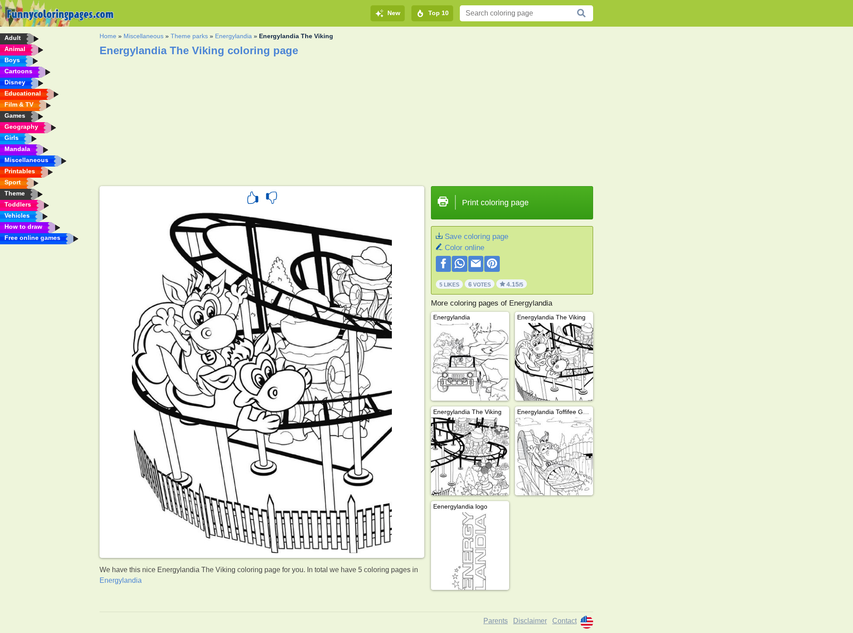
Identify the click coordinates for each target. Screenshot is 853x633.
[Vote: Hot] (252, 199)
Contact (564, 621)
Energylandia (233, 36)
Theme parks (189, 36)
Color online (464, 247)
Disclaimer (530, 621)
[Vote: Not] (271, 199)
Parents (495, 621)
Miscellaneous (143, 36)
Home (108, 36)
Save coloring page (476, 236)
